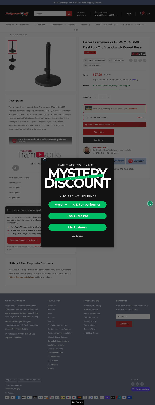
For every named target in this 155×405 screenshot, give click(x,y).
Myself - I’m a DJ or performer (77, 204)
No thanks (77, 236)
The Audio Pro (77, 216)
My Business (77, 227)
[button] (150, 203)
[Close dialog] (45, 160)
